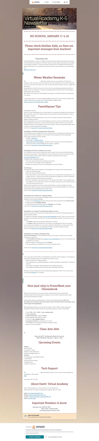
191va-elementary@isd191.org (35, 393)
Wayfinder (33, 272)
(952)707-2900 (32, 398)
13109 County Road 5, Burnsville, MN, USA (40, 396)
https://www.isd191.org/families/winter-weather (36, 102)
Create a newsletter (35, 437)
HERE (25, 376)
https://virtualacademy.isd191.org (37, 395)
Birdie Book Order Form (30, 70)
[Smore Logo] (35, 2)
